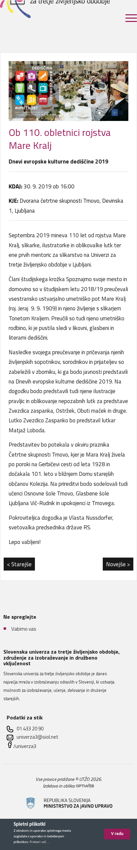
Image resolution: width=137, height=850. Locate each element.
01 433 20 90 (30, 728)
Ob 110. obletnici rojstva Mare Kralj (60, 139)
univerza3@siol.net (38, 737)
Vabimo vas (23, 628)
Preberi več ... (40, 842)
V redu (117, 834)
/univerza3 (24, 746)
